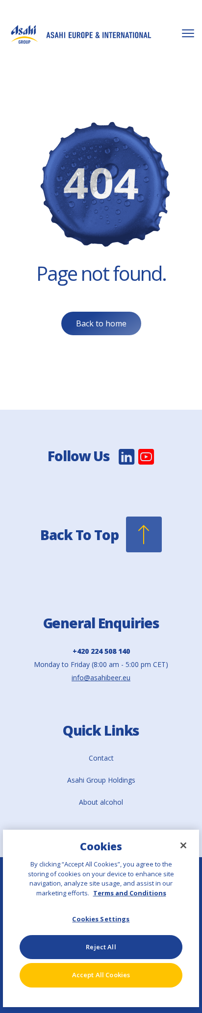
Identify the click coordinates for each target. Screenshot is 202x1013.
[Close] (183, 845)
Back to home (101, 323)
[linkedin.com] (127, 463)
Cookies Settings (100, 918)
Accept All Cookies (101, 974)
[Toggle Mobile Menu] (188, 33)
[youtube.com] (146, 463)
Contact (101, 758)
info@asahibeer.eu (101, 677)
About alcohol (101, 802)
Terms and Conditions (129, 893)
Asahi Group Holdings (101, 780)
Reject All (101, 946)
